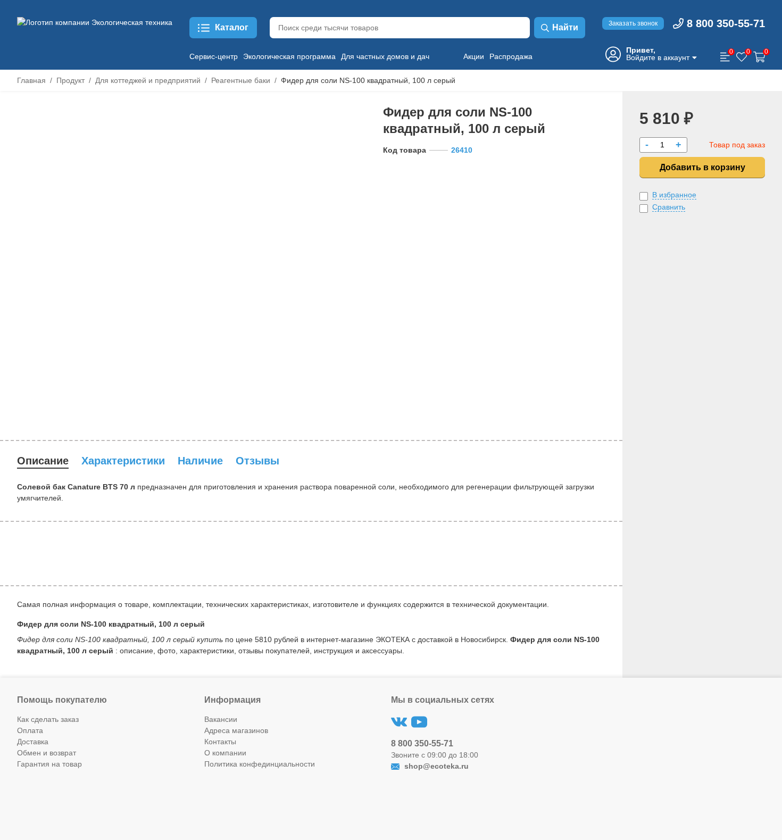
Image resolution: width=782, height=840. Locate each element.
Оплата (30, 730)
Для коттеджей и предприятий (148, 80)
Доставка (32, 741)
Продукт (70, 80)
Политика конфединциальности (259, 764)
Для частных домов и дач (385, 56)
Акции (473, 56)
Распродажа (511, 56)
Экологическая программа (289, 56)
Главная (31, 80)
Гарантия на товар (49, 764)
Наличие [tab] (200, 461)
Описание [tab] (43, 461)
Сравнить (668, 207)
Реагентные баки (240, 80)
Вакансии (220, 719)
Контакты (220, 741)
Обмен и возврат (46, 752)
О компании (225, 752)
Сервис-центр (213, 56)
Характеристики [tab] (123, 461)
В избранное (674, 194)
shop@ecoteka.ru (435, 766)
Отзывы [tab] (257, 461)
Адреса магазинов (236, 730)
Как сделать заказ (48, 719)
